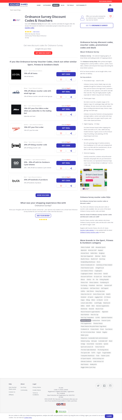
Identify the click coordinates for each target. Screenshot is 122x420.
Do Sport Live (98, 276)
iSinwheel (83, 297)
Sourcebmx (99, 344)
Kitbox (93, 300)
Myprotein (105, 312)
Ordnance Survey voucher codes (89, 232)
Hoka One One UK (86, 294)
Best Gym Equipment (87, 256)
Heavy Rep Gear (100, 291)
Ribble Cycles (84, 335)
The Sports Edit (85, 353)
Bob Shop (102, 259)
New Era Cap (94, 314)
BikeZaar (97, 256)
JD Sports (90, 297)
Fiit (93, 279)
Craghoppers (98, 271)
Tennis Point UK (99, 347)
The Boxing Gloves (103, 350)
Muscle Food (99, 309)
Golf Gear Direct (94, 288)
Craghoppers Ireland (87, 273)
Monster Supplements (102, 306)
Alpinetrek (84, 250)
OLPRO (97, 317)
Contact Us (12, 392)
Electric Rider (107, 276)
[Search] (110, 10)
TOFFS (93, 353)
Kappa (82, 300)
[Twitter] (98, 385)
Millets (83, 306)
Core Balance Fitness (87, 271)
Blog (62, 5)
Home (39, 5)
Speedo (26, 124)
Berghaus (101, 253)
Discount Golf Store (86, 276)
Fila (97, 279)
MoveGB (91, 309)
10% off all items (30, 73)
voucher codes (29, 28)
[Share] (71, 79)
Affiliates (11, 395)
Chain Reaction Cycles (87, 268)
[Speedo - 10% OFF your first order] (16, 128)
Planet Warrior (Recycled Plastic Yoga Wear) (93, 326)
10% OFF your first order (34, 127)
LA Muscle (100, 300)
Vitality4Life (93, 364)
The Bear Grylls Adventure (88, 350)
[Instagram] (110, 385)
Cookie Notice (37, 390)
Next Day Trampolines (87, 317)
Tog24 (99, 353)
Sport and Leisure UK (87, 347)
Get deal (66, 92)
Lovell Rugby (98, 303)
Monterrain (84, 309)
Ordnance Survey (97, 25)
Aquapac (100, 250)
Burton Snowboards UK (87, 265)
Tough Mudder (106, 353)
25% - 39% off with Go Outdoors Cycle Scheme (37, 163)
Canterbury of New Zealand (104, 265)
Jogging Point (99, 297)
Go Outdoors (27, 159)
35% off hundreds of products (36, 180)
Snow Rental (90, 344)
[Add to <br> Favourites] (110, 16)
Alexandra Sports (100, 247)
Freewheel (92, 285)
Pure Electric (108, 329)
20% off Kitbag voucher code (35, 145)
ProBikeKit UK (85, 329)
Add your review (43, 216)
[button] (110, 5)
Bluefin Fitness (85, 259)
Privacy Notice (37, 387)
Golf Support (104, 288)
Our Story (23, 387)
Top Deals (70, 5)
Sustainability (81, 5)
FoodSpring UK (104, 282)
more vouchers (43, 195)
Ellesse (25, 88)
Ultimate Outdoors (86, 361)
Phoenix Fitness (98, 323)
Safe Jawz (94, 341)
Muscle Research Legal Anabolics (90, 312)
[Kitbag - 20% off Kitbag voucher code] (16, 145)
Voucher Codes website (87, 230)
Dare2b (105, 273)
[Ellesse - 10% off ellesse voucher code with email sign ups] (16, 92)
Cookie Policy (28, 417)
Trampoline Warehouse (87, 355)
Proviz (102, 329)
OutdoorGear (96, 320)
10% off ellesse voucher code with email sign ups (37, 92)
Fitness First (84, 282)
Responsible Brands (105, 1)
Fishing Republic (104, 279)
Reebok (98, 332)
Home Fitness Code (98, 294)
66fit (92, 247)
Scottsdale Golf (102, 341)
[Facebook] (104, 385)
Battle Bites (94, 253)
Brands (55, 5)
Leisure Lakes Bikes (86, 303)
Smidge (83, 344)
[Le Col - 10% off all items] (16, 74)
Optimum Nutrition (106, 317)
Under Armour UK (98, 361)
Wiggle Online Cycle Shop (88, 367)
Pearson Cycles (106, 320)
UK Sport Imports (86, 358)
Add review (36, 32)
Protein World (95, 329)
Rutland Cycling (85, 341)
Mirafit (88, 306)
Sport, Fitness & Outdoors (35, 71)
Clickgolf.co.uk (100, 268)
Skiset (110, 341)
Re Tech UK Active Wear (88, 332)
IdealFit (108, 294)
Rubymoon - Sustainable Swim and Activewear (94, 338)
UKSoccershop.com (98, 358)
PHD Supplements (86, 323)
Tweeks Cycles (105, 355)
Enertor (89, 279)
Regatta (104, 332)
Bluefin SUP (94, 259)
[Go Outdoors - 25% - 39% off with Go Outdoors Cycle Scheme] (16, 163)
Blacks (104, 256)
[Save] (61, 79)
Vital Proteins (84, 364)
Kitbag (25, 142)
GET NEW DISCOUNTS (43, 53)
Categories (47, 5)
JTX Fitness (107, 297)
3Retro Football (85, 247)
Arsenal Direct (85, 253)
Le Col (25, 71)
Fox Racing (84, 285)
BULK (25, 177)
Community (24, 390)
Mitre (25, 106)
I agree (109, 416)
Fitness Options (93, 282)
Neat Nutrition (85, 314)
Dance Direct (98, 273)
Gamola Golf (108, 285)
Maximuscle (106, 303)
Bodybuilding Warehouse (88, 262)
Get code (66, 74)
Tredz (97, 355)
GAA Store (99, 285)
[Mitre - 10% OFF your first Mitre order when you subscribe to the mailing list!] (16, 109)
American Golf (92, 250)
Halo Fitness (90, 291)
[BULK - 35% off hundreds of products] (16, 180)
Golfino (83, 291)
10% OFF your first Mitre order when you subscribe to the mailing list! (37, 110)
